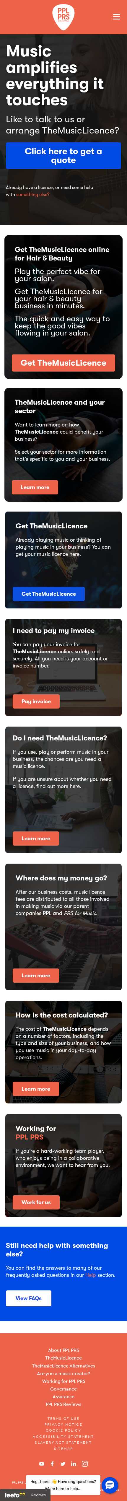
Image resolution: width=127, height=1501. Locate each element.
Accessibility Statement (63, 1436)
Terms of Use (64, 1418)
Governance (63, 1389)
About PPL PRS (63, 1350)
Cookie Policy (63, 1430)
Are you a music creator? (63, 1373)
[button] (110, 1485)
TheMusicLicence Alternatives (63, 1366)
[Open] (116, 16)
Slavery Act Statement (63, 1442)
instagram (85, 1464)
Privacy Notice (64, 1424)
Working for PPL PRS (63, 1381)
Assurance (64, 1396)
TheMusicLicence (63, 1358)
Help (90, 1275)
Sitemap (63, 1448)
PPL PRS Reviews (64, 1404)
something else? (33, 194)
